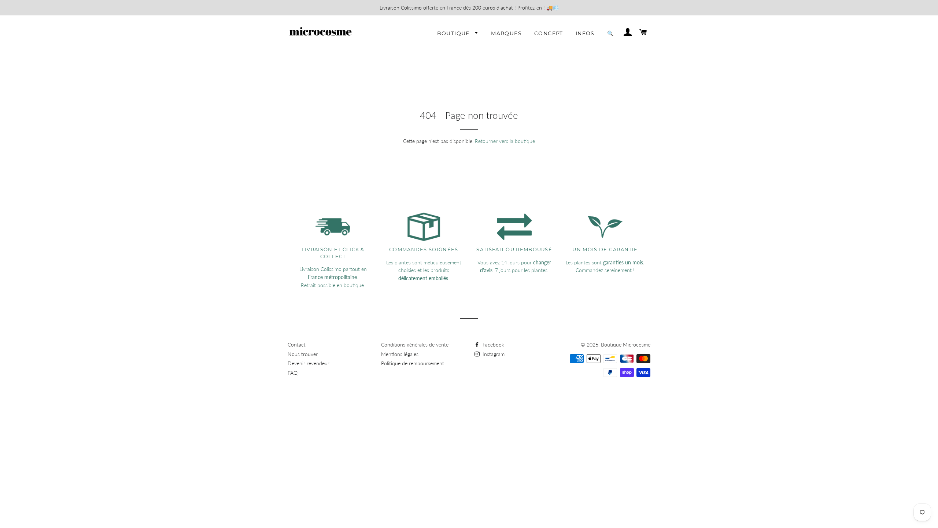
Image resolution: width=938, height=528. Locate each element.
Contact (297, 344)
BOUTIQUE (454, 33)
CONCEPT (548, 33)
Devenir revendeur (308, 363)
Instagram (493, 354)
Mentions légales (399, 354)
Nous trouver (303, 354)
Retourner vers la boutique (505, 141)
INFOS (585, 33)
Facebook (492, 344)
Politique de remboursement (412, 363)
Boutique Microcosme (625, 344)
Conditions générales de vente (414, 344)
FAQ (293, 373)
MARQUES (506, 33)
